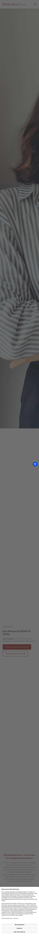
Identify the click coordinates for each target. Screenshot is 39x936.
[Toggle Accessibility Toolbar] (35, 464)
